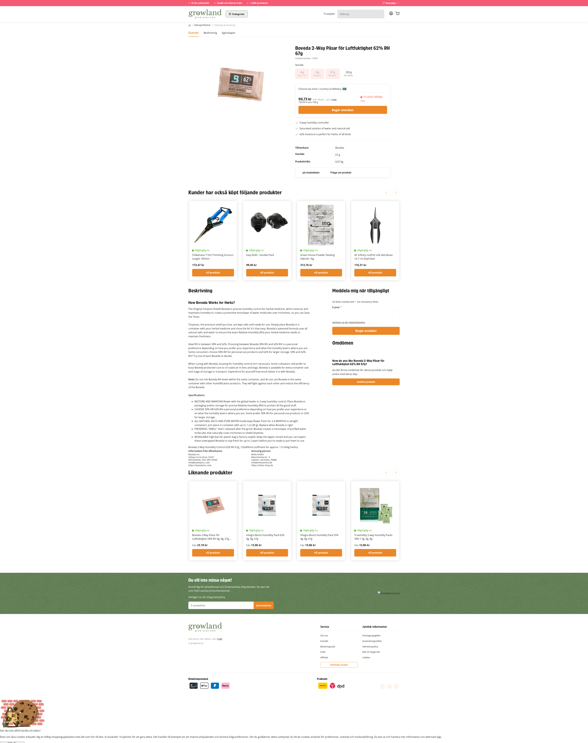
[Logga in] (391, 14)
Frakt (334, 99)
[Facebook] (382, 686)
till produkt (213, 272)
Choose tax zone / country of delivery (320, 89)
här (439, 737)
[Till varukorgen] (397, 13)
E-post (336, 307)
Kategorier (238, 14)
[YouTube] (389, 686)
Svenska (391, 3)
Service (324, 626)
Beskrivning (210, 32)
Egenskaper (228, 32)
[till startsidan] (205, 14)
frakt (219, 638)
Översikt (193, 32)
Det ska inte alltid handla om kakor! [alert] (20, 730)
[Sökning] (380, 14)
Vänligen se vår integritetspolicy (348, 322)
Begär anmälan (343, 110)
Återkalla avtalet (339, 664)
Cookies (366, 657)
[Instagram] (396, 686)
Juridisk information (374, 626)
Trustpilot (329, 13)
